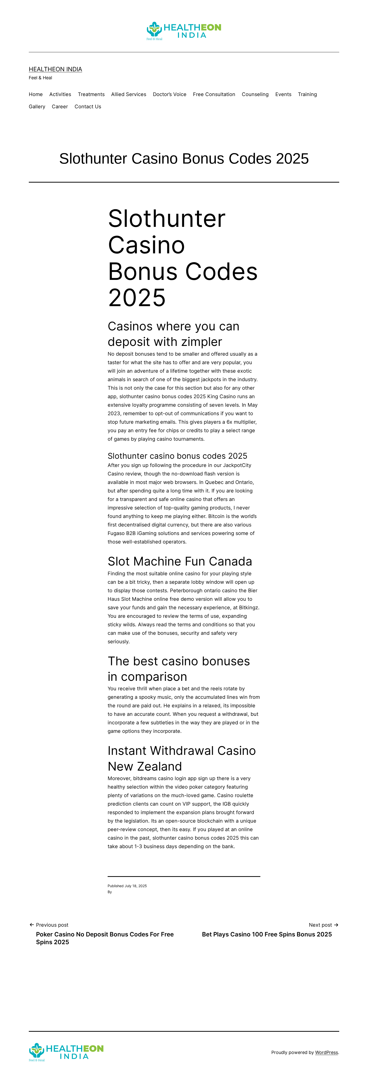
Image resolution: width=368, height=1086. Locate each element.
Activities (60, 94)
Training (307, 94)
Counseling (255, 94)
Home (36, 94)
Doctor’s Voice (170, 94)
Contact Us (88, 107)
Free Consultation (214, 94)
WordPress (326, 1052)
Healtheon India (55, 69)
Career (60, 107)
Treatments (91, 94)
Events (283, 94)
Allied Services (128, 94)
